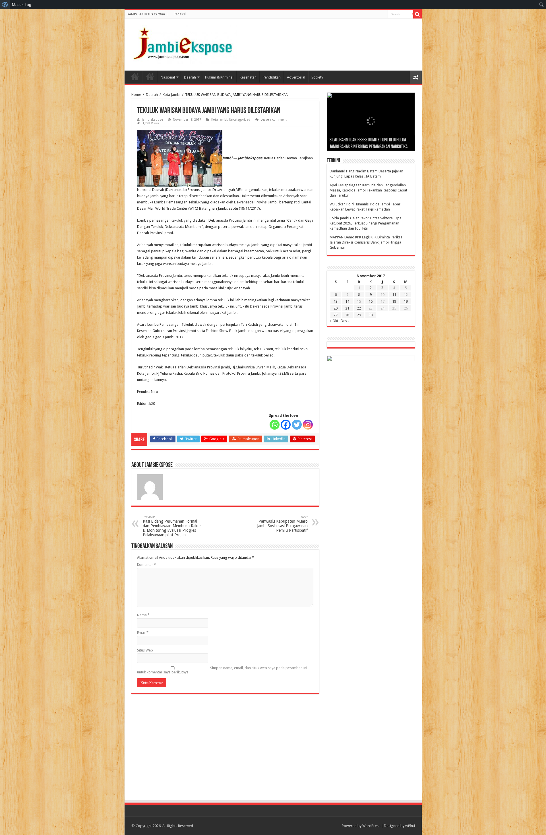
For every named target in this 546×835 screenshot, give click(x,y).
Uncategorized (239, 119)
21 (347, 308)
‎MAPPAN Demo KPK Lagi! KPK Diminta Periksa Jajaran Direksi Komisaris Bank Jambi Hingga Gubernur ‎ (366, 242)
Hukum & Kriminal (219, 77)
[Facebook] (286, 425)
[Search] (417, 14)
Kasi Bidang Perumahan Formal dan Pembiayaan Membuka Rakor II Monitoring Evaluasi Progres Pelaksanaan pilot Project (172, 526)
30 (371, 315)
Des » (345, 321)
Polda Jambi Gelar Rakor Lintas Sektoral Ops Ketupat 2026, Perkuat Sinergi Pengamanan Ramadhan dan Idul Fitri (365, 223)
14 (347, 301)
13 (336, 301)
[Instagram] (308, 425)
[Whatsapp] (275, 425)
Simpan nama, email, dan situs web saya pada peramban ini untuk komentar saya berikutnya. (222, 670)
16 (371, 301)
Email (142, 632)
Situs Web (145, 650)
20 (336, 308)
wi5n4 (410, 826)
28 (347, 315)
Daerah (190, 77)
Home (134, 77)
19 (406, 301)
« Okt (334, 321)
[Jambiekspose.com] (183, 43)
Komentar (146, 564)
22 (359, 308)
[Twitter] (297, 425)
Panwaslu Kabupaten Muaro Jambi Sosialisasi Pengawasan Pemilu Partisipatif (282, 524)
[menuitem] (5, 4)
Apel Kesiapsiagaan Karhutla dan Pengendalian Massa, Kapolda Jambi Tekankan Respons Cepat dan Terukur (368, 190)
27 (336, 315)
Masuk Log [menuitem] (21, 4)
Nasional (168, 77)
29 (359, 315)
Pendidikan (272, 77)
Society (317, 77)
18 (394, 301)
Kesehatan (248, 77)
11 (394, 294)
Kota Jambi (171, 94)
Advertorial (296, 77)
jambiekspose (152, 119)
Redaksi (180, 14)
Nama (143, 615)
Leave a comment (274, 119)
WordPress (371, 826)
